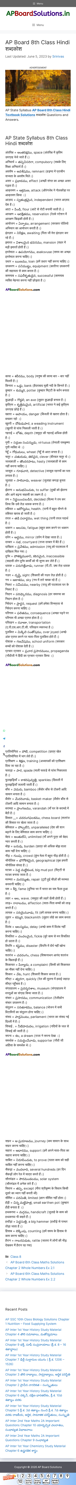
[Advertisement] (38, 334)
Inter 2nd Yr (37, 1481)
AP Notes (46, 1481)
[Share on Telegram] (4, 739)
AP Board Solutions (50, 1467)
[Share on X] (4, 754)
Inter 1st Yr (28, 1481)
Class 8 (15, 1256)
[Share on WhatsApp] (4, 731)
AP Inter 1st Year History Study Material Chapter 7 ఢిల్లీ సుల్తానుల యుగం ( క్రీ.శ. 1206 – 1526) (34, 1359)
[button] (38, 1479)
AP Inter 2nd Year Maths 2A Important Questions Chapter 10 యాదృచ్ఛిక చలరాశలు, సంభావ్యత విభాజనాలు (34, 1425)
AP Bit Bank (55, 1481)
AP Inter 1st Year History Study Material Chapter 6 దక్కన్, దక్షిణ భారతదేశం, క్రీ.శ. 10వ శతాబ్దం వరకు (33, 1395)
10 (20, 1481)
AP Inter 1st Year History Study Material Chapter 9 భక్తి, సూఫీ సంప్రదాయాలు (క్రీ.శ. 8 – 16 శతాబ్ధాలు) (35, 1344)
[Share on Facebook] (4, 746)
